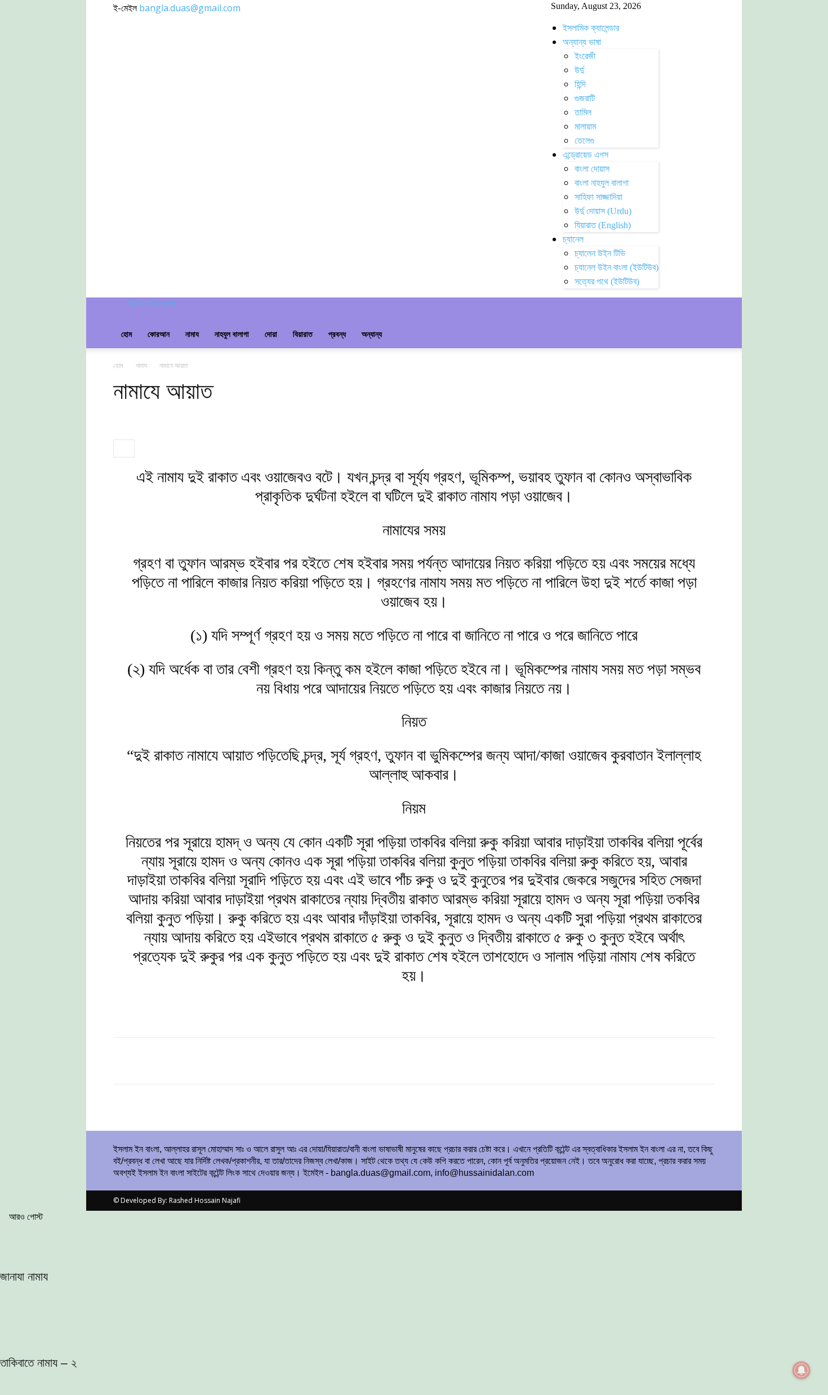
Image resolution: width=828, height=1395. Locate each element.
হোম (126, 334)
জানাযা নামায (24, 1276)
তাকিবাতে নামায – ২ (38, 1362)
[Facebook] (193, 303)
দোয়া (271, 334)
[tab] (124, 448)
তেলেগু (584, 140)
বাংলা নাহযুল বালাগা (602, 183)
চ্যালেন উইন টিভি (600, 253)
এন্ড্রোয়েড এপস (585, 154)
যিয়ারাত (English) (603, 225)
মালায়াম (585, 126)
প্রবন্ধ (337, 334)
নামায (192, 334)
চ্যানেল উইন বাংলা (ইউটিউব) (616, 267)
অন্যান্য (372, 334)
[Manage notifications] (802, 1370)
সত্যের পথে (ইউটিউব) (607, 281)
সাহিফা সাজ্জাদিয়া (598, 197)
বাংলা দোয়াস (592, 169)
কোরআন (159, 334)
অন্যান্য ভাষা (582, 42)
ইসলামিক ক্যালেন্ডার (591, 28)
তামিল (583, 112)
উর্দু (579, 70)
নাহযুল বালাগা (232, 334)
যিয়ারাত (303, 334)
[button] (701, 311)
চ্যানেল (573, 239)
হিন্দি (580, 84)
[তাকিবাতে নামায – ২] (414, 1328)
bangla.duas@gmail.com (190, 8)
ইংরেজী (585, 56)
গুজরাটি (585, 98)
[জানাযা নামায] (414, 1242)
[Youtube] (201, 303)
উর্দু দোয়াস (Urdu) (603, 211)
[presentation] (124, 448)
